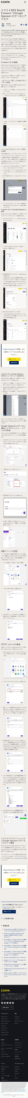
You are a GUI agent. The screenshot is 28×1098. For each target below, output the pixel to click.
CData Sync (17, 1016)
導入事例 (3, 1069)
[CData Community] (13, 1003)
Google (16, 1071)
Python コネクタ (4, 1023)
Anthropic (17, 1066)
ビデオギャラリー (4, 1080)
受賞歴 (16, 1049)
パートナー (3, 1052)
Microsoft (17, 1073)
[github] (10, 1003)
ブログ (2, 1071)
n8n (15, 1075)
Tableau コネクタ (4, 1034)
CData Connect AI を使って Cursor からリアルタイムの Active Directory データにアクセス (15, 974)
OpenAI (16, 1078)
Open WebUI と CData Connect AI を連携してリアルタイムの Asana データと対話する (15, 947)
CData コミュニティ (5, 1066)
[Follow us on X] (23, 24)
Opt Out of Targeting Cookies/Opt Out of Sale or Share (14, 1095)
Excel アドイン (4, 1030)
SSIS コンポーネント (19, 1021)
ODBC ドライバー (4, 1016)
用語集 (2, 1078)
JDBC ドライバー (4, 1019)
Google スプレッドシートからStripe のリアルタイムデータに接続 (15, 961)
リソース (3, 1073)
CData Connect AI (9, 349)
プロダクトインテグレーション (7, 1045)
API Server (3, 1025)
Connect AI (17, 1019)
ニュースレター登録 (5, 1075)
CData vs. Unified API (5, 1056)
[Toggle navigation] (25, 2)
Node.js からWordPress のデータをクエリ (15, 957)
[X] (5, 1003)
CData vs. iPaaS (4, 1054)
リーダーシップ (18, 1051)
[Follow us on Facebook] (21, 24)
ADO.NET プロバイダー (5, 1021)
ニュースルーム (18, 1047)
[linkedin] (2, 1003)
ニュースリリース (18, 1045)
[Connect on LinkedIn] (26, 24)
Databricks (17, 1069)
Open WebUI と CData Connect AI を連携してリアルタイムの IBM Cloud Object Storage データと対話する (15, 941)
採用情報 (16, 1056)
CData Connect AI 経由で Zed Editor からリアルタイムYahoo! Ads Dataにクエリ (15, 930)
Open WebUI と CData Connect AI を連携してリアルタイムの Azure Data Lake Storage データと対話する (15, 953)
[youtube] (7, 1003)
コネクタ (3, 1043)
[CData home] (6, 2)
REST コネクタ (4, 1028)
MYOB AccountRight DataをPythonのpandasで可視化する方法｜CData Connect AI (14, 935)
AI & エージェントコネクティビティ (7, 1049)
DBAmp (16, 1023)
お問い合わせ (14, 362)
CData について (18, 1043)
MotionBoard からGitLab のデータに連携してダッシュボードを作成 (15, 965)
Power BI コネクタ (5, 1032)
